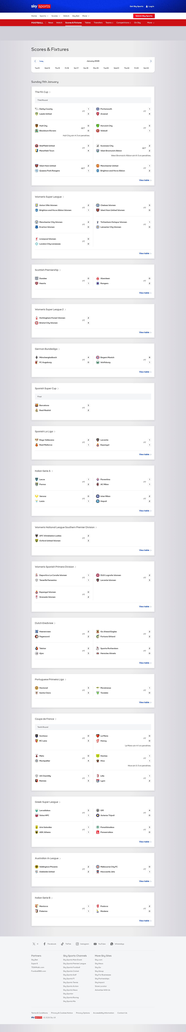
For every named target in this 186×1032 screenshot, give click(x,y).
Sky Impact (100, 982)
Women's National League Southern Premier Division (65, 527)
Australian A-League (46, 858)
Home (34, 16)
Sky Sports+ (68, 994)
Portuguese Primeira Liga (49, 679)
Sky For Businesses (103, 975)
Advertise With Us (102, 990)
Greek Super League (46, 802)
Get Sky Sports (136, 6)
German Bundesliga (46, 349)
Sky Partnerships (102, 978)
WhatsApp (119, 944)
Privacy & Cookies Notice (62, 1013)
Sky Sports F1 (69, 978)
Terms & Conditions (39, 1013)
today (41, 61)
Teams (109, 23)
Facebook (52, 944)
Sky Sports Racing (71, 997)
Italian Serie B (42, 898)
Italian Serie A (43, 471)
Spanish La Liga (44, 431)
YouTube (102, 944)
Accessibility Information (103, 1013)
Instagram (84, 944)
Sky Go (98, 967)
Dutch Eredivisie (44, 623)
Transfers (98, 23)
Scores (54, 16)
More (84, 16)
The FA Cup (41, 92)
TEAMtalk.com (37, 967)
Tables (88, 23)
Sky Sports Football (71, 967)
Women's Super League (48, 197)
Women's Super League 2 (49, 309)
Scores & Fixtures (73, 23)
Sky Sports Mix (69, 1001)
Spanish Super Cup (45, 388)
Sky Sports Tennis (70, 982)
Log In (151, 6)
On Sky (137, 23)
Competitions (123, 23)
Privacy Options (83, 1013)
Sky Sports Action (70, 986)
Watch (66, 16)
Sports (43, 16)
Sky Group (99, 971)
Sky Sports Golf (69, 975)
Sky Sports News (70, 990)
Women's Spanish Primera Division (54, 567)
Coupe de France (44, 719)
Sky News (99, 963)
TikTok (68, 944)
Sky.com (98, 960)
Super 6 (34, 963)
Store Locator (101, 986)
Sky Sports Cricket (71, 971)
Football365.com (38, 971)
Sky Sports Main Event (72, 960)
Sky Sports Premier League (74, 963)
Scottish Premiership (46, 270)
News (50, 23)
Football (37, 23)
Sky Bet (75, 16)
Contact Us (122, 1013)
